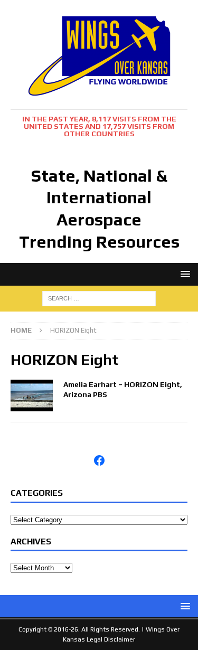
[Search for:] (99, 298)
